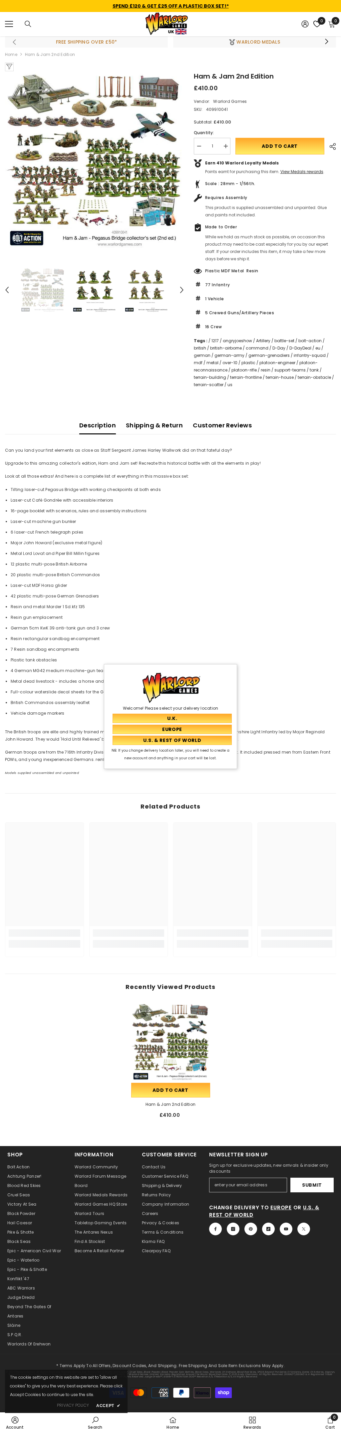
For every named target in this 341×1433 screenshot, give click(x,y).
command (257, 348)
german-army (229, 355)
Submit (312, 1185)
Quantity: (204, 132)
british (200, 348)
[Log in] (305, 24)
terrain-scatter (208, 384)
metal (212, 362)
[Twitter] (303, 1229)
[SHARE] (330, 146)
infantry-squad (310, 355)
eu (317, 348)
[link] (44, 933)
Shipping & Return (154, 425)
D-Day (278, 348)
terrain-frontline (246, 377)
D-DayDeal (300, 348)
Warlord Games (230, 101)
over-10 (229, 362)
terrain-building (210, 377)
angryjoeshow (237, 341)
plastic (248, 362)
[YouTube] (286, 1229)
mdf (198, 362)
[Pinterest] (250, 1229)
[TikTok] (268, 1229)
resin (265, 370)
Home (11, 54)
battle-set (284, 341)
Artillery (263, 341)
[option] (94, 160)
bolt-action (310, 341)
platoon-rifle (244, 370)
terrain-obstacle (314, 377)
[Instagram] (233, 1229)
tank (314, 370)
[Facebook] (215, 1229)
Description (97, 425)
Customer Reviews (222, 425)
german (202, 355)
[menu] (9, 24)
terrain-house (280, 377)
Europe (281, 1207)
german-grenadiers (269, 355)
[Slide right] (326, 42)
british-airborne (226, 348)
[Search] (28, 24)
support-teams (290, 370)
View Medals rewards (301, 171)
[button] (7, 290)
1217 (215, 341)
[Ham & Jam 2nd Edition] (170, 1042)
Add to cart (280, 146)
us (229, 384)
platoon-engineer (277, 362)
